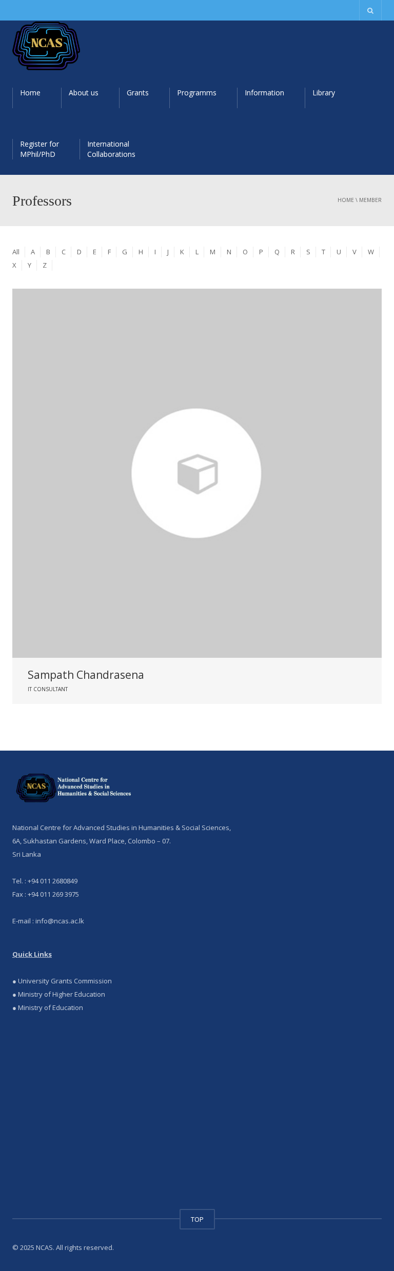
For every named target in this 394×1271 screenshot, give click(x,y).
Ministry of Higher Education (61, 994)
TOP (197, 1219)
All (15, 251)
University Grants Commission (64, 980)
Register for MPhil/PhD (39, 149)
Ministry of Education (50, 1007)
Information (264, 92)
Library (323, 92)
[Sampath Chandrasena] (197, 473)
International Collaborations (111, 149)
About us (83, 92)
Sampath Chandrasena (86, 675)
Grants (138, 92)
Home (30, 92)
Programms (196, 92)
